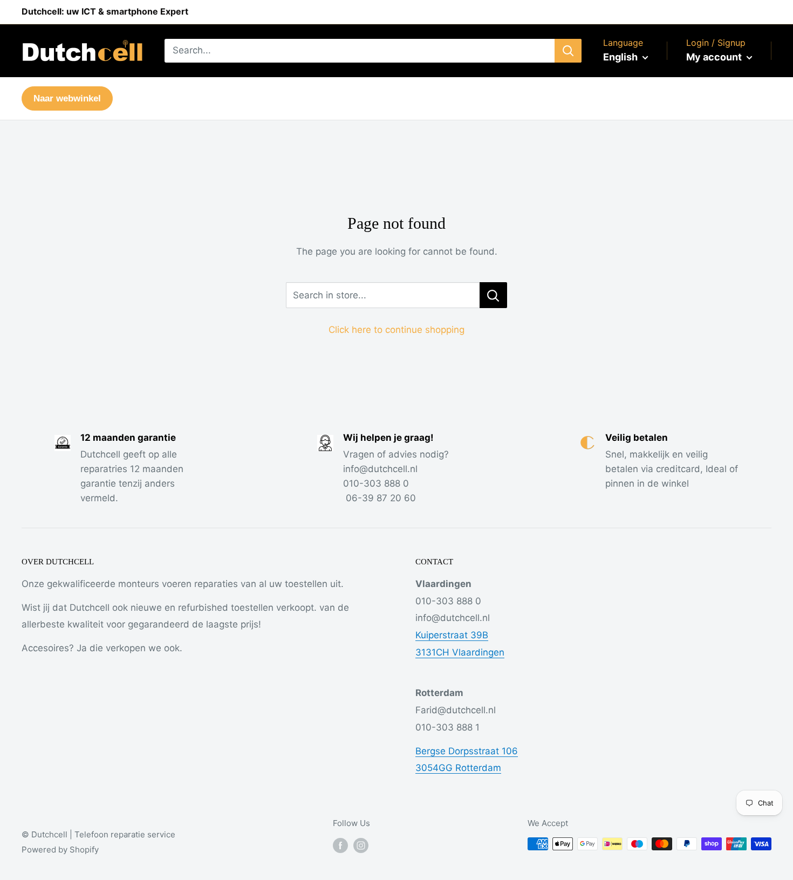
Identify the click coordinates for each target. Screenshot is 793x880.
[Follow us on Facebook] (340, 845)
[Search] (568, 51)
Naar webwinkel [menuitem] (67, 98)
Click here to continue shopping (396, 329)
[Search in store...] (493, 295)
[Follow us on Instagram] (360, 845)
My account (715, 57)
